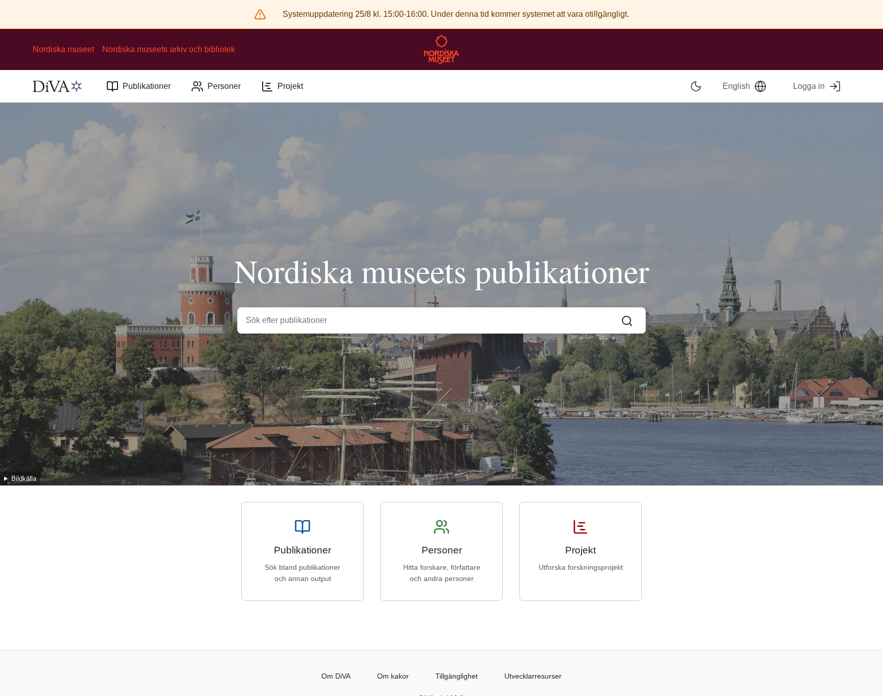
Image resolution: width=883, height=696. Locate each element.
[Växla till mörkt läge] (696, 86)
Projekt (290, 86)
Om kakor (393, 676)
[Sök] (627, 320)
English (736, 86)
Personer (224, 86)
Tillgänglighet (456, 676)
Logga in (809, 86)
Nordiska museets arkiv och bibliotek (168, 49)
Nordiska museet (63, 49)
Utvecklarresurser (533, 676)
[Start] (57, 86)
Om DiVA (336, 676)
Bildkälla (23, 478)
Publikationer (147, 86)
